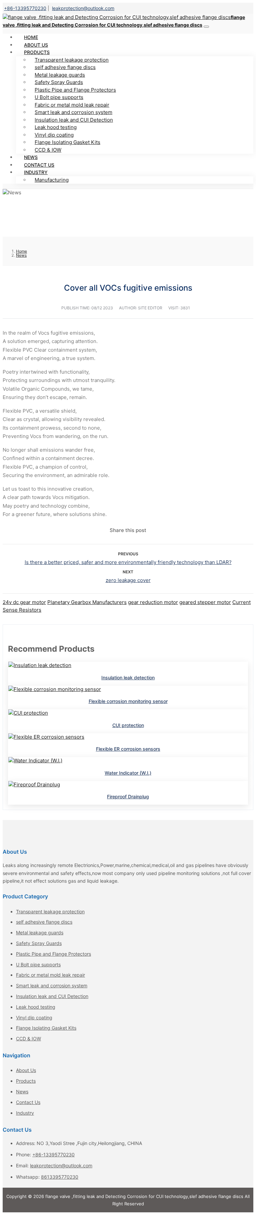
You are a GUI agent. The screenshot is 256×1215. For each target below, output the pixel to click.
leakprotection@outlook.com (83, 8)
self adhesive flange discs (65, 67)
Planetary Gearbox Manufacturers (87, 602)
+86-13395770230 (25, 8)
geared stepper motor (205, 602)
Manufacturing (52, 180)
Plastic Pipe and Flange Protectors (75, 90)
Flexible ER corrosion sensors (128, 749)
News (22, 1091)
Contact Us (28, 1102)
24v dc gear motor (24, 602)
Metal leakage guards (60, 75)
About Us (26, 1070)
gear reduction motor (153, 602)
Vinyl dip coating (54, 135)
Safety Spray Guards (59, 82)
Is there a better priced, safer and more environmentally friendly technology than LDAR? (128, 562)
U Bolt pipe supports (59, 97)
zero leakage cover (128, 580)
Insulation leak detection (128, 677)
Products (37, 52)
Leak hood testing (56, 127)
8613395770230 (59, 1177)
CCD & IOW (48, 150)
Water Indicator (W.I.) (128, 773)
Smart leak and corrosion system (73, 112)
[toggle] (206, 27)
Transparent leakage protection (72, 60)
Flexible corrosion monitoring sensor (128, 701)
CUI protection (128, 725)
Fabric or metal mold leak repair (72, 105)
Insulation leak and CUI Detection (74, 120)
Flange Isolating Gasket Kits (67, 142)
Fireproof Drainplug (128, 796)
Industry (36, 172)
